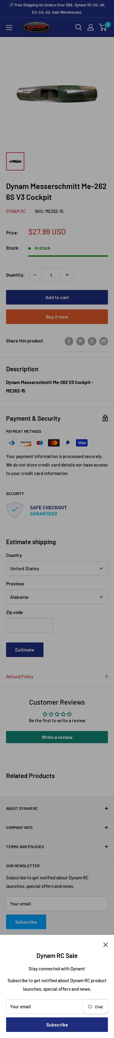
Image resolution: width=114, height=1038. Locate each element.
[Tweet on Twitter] (92, 340)
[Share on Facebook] (69, 340)
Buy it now (57, 316)
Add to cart (57, 297)
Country (14, 555)
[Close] (105, 944)
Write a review (57, 737)
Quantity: (15, 275)
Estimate (24, 649)
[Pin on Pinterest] (80, 340)
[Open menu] (9, 27)
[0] (103, 27)
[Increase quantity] (67, 274)
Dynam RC (16, 211)
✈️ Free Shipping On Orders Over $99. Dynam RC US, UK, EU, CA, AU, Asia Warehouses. (57, 8)
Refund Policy (19, 676)
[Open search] (78, 27)
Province (15, 583)
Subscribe (57, 1024)
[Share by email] (103, 340)
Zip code (14, 612)
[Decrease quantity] (35, 274)
